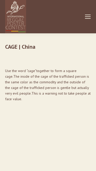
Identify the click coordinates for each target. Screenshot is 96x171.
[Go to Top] (88, 163)
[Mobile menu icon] (88, 17)
